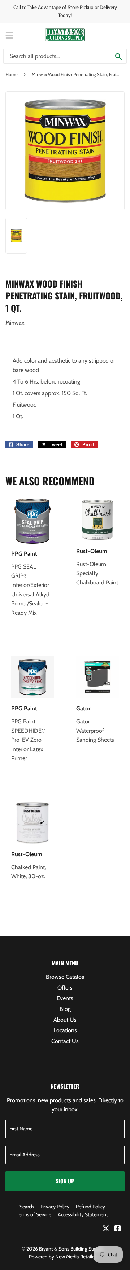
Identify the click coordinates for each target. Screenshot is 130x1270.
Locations (65, 1030)
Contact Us (65, 1041)
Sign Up (65, 1181)
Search (27, 1206)
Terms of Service (34, 1214)
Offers (65, 987)
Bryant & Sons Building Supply (71, 1249)
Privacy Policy (54, 1206)
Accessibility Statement (83, 1214)
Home (11, 74)
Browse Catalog (65, 976)
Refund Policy (90, 1206)
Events (65, 998)
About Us (65, 1019)
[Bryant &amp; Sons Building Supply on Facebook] (117, 1229)
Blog (65, 1009)
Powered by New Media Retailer (62, 1257)
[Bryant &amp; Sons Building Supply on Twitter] (105, 1229)
